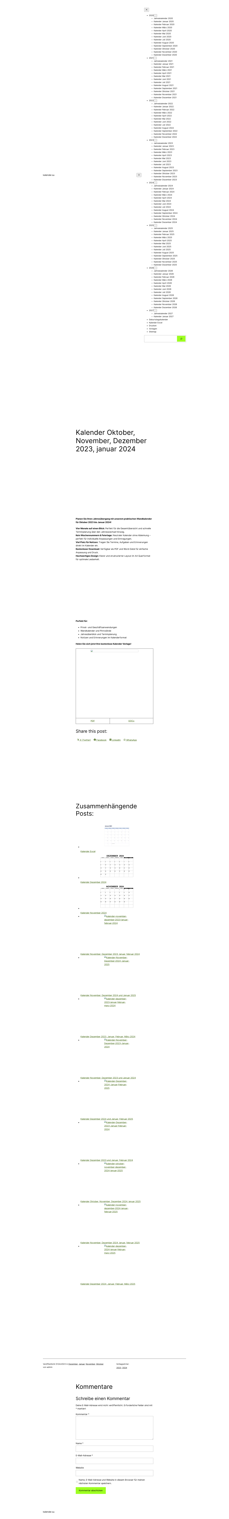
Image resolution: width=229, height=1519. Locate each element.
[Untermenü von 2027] (155, 310)
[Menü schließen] (146, 10)
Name (79, 1443)
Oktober (100, 1364)
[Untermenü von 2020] (155, 15)
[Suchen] (181, 339)
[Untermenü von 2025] (155, 225)
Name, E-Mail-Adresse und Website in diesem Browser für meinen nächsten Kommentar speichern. (112, 1482)
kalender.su (48, 175)
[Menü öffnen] (139, 175)
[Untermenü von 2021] (155, 58)
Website (80, 1467)
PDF (93, 721)
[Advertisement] (114, 363)
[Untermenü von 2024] (155, 183)
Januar (82, 1364)
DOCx (131, 721)
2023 (118, 1367)
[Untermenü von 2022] (155, 100)
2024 (124, 1367)
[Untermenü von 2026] (155, 268)
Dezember (73, 1364)
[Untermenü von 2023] (155, 140)
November (90, 1364)
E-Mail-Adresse (84, 1455)
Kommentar (82, 1414)
